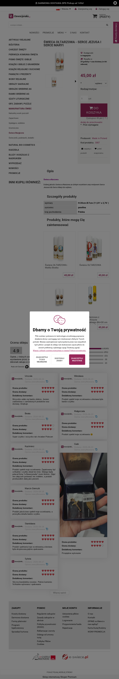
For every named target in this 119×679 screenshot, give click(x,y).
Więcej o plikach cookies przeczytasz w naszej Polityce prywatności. (59, 351)
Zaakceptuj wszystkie (77, 359)
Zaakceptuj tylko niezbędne (42, 359)
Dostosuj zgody (59, 359)
